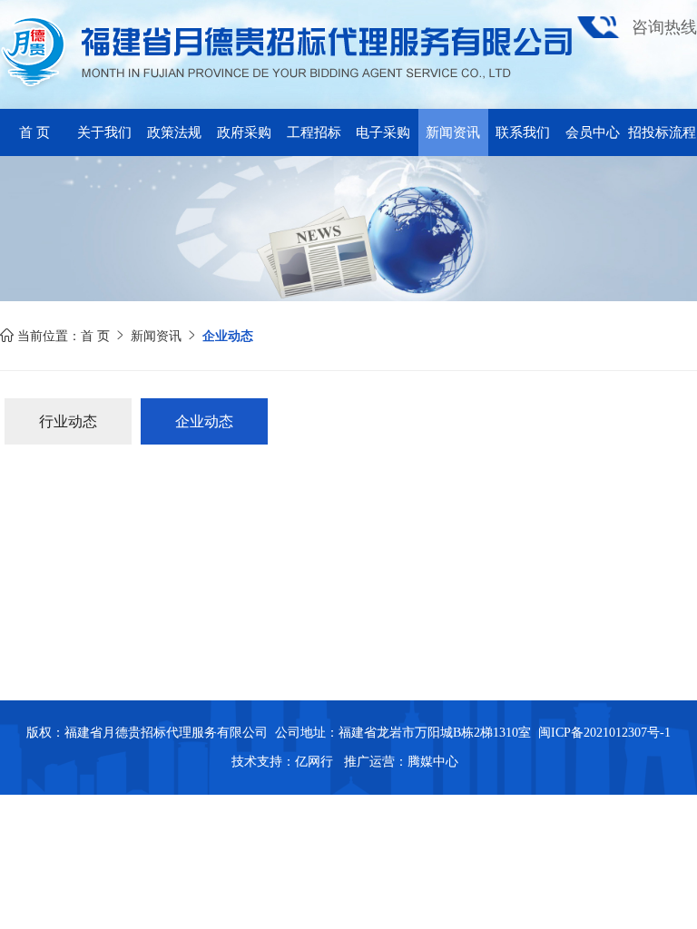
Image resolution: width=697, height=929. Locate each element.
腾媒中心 (432, 761)
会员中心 (592, 132)
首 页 (34, 132)
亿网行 (316, 761)
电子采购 (383, 132)
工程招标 (314, 132)
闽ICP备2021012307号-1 (604, 732)
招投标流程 (662, 132)
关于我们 (104, 132)
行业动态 (68, 421)
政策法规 (174, 132)
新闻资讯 (453, 132)
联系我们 (523, 132)
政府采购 (244, 132)
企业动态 (204, 421)
